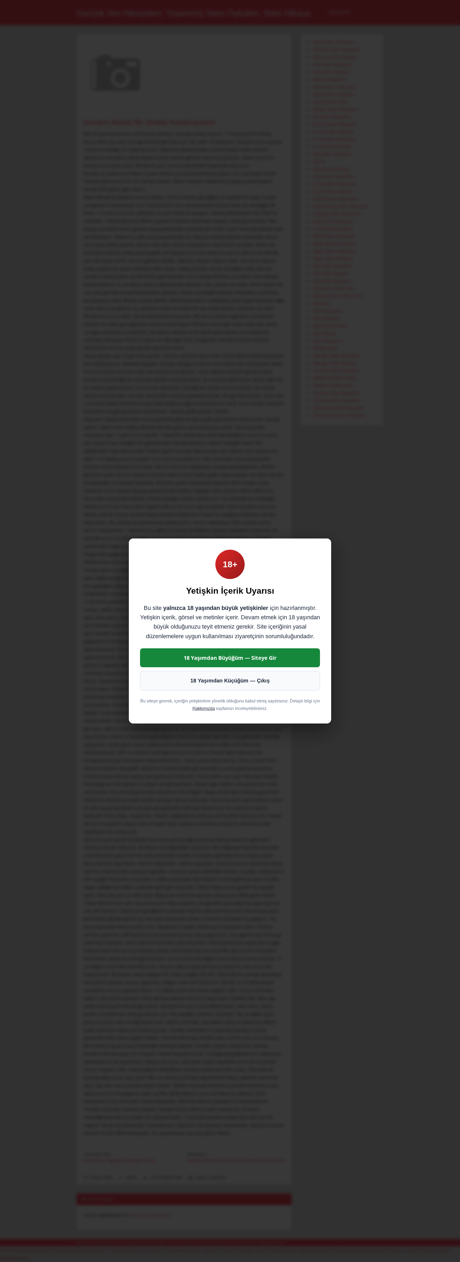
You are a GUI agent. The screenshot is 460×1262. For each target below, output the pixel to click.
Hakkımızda (203, 708)
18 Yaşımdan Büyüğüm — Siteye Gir (230, 657)
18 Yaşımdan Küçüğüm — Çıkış (230, 681)
